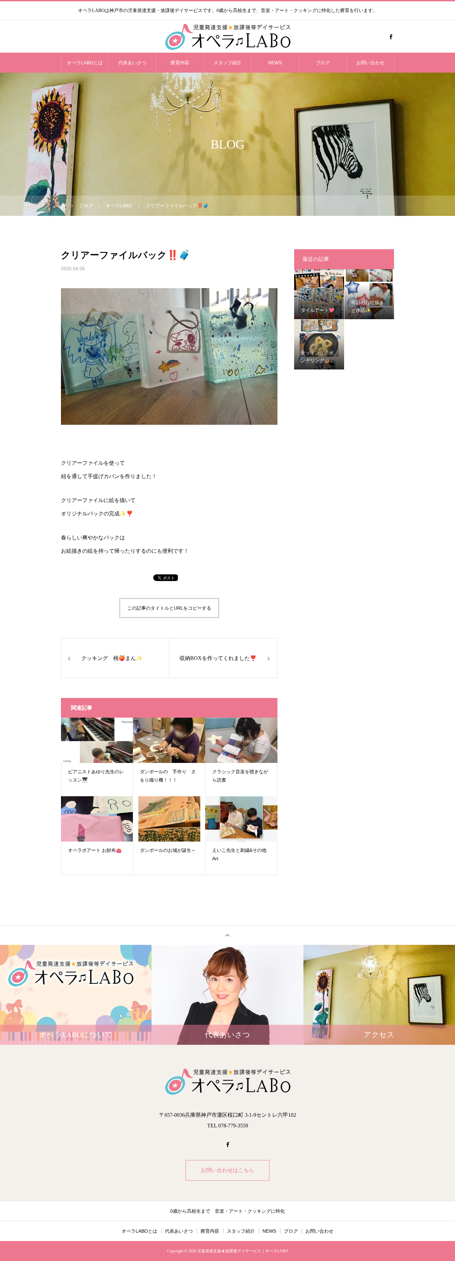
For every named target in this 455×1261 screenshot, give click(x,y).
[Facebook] (390, 36)
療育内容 (180, 62)
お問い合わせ (370, 62)
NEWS (275, 62)
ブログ (323, 62)
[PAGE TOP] (227, 935)
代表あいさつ (132, 62)
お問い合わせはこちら (227, 1170)
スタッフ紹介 (227, 62)
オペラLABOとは (85, 62)
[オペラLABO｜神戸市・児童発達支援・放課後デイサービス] (227, 36)
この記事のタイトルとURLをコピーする (169, 608)
